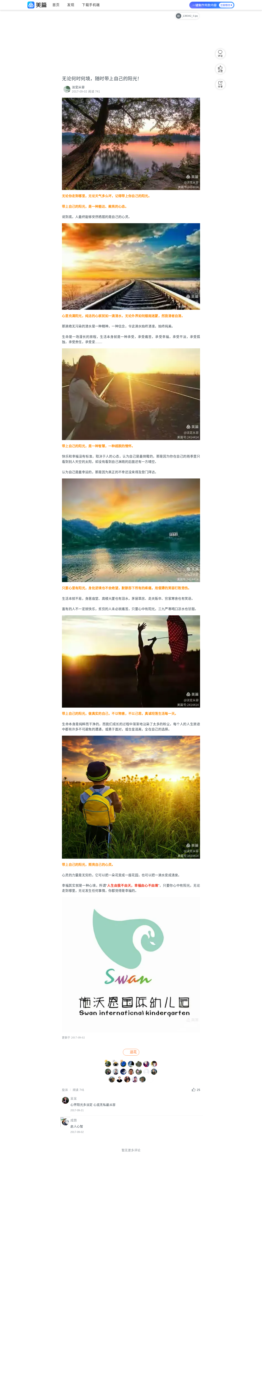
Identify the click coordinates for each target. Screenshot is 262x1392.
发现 (70, 5)
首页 (55, 5)
